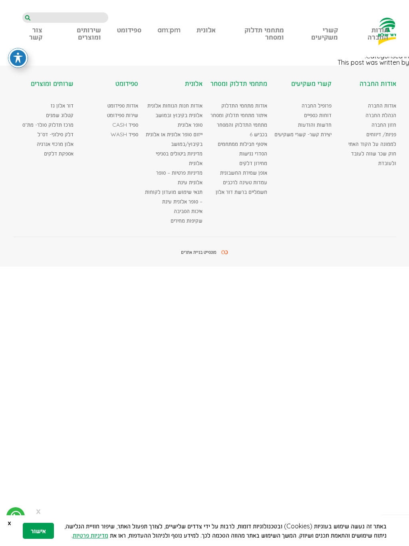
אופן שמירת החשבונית (243, 172)
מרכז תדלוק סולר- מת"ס (47, 124)
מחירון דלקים (253, 163)
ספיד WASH (124, 134)
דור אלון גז (62, 105)
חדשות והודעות (315, 124)
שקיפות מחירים (187, 220)
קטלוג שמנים (59, 115)
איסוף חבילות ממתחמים (242, 143)
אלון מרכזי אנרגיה (55, 143)
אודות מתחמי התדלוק (244, 105)
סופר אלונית (190, 124)
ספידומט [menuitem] (129, 30)
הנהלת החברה (380, 115)
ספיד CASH (125, 124)
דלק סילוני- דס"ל (55, 134)
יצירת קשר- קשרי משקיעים (303, 134)
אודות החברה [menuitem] (377, 34)
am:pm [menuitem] (169, 30)
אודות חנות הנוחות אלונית (175, 105)
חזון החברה (383, 124)
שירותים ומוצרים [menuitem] (89, 34)
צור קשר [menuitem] (35, 34)
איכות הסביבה (188, 211)
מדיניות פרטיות (90, 535)
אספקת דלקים (58, 153)
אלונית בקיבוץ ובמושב (179, 115)
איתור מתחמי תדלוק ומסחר (238, 115)
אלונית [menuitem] (206, 30)
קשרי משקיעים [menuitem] (324, 34)
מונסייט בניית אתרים (198, 252)
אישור (38, 531)
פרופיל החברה (317, 105)
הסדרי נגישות (253, 153)
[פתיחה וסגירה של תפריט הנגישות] (18, 58)
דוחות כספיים (318, 115)
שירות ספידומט (122, 115)
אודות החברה (382, 105)
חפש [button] (27, 18)
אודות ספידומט (122, 105)
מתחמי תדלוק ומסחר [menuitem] (264, 34)
